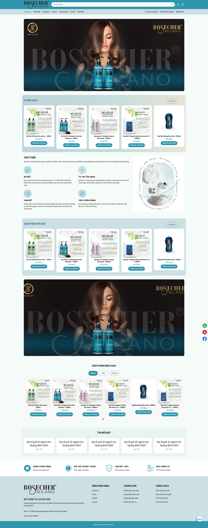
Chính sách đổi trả (162, 498)
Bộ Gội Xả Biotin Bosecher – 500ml (39, 136)
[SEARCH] (173, 4)
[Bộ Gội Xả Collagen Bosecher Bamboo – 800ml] (71, 120)
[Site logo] (36, 4)
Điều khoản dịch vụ (130, 502)
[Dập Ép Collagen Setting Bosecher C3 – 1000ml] (136, 120)
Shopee (94, 498)
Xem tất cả (172, 101)
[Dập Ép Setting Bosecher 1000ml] (169, 120)
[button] (39, 143)
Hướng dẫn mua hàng (131, 490)
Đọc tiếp (39, 449)
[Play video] (104, 317)
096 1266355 (33, 516)
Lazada (94, 502)
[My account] (178, 4)
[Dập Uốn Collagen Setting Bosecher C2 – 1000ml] (170, 391)
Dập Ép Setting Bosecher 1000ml (169, 136)
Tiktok (94, 494)
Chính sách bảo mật (162, 490)
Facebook (95, 490)
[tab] (93, 373)
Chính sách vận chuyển (163, 494)
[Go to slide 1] (103, 419)
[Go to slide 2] (105, 419)
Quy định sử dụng (162, 502)
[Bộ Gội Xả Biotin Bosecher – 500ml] (39, 120)
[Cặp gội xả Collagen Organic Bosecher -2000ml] (104, 120)
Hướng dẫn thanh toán (131, 494)
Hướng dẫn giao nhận (131, 498)
